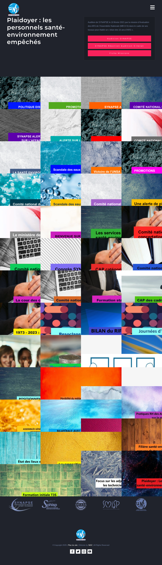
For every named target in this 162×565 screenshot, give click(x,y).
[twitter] (78, 551)
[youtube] (89, 551)
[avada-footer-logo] (81, 530)
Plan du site (72, 545)
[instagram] (84, 551)
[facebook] (72, 551)
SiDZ (90, 545)
